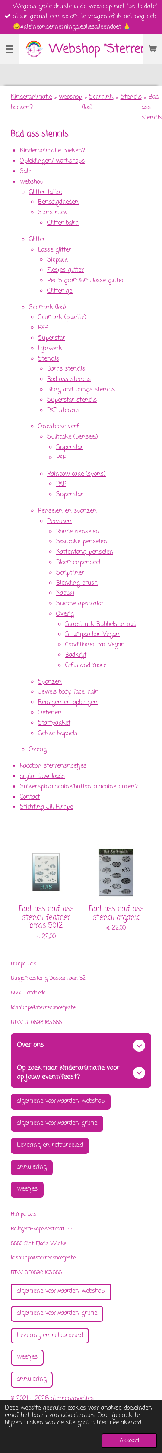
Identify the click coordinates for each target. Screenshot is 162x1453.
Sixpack (57, 260)
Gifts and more (85, 665)
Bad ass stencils (69, 379)
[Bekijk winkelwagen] (152, 49)
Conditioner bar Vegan (95, 644)
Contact (30, 797)
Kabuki (65, 593)
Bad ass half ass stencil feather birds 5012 (46, 917)
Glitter (37, 239)
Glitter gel (60, 291)
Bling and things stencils (81, 389)
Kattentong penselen (84, 552)
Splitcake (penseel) (72, 437)
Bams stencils (66, 369)
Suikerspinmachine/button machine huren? (79, 786)
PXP (43, 328)
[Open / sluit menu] (9, 49)
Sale (25, 171)
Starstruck (52, 212)
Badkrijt (75, 655)
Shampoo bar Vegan (92, 634)
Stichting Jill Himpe (46, 807)
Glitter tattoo (45, 192)
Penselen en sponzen (67, 511)
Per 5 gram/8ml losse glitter (85, 280)
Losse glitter (54, 250)
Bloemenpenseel (78, 562)
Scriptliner (70, 573)
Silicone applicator (80, 603)
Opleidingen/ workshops (52, 161)
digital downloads (42, 776)
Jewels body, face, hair (68, 692)
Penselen (59, 521)
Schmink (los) (47, 307)
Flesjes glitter (65, 270)
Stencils (131, 97)
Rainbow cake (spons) (76, 474)
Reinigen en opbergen (68, 702)
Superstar (51, 338)
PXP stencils (63, 410)
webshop (70, 97)
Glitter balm (63, 223)
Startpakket (54, 723)
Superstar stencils (72, 400)
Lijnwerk (50, 348)
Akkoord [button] (129, 1441)
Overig (65, 614)
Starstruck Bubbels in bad (100, 624)
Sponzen (50, 682)
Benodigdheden (58, 202)
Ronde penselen (77, 531)
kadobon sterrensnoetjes (53, 766)
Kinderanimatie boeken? (52, 150)
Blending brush (77, 583)
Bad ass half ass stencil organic (116, 913)
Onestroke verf (58, 426)
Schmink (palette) (62, 317)
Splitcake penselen (81, 541)
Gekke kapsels (57, 733)
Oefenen (50, 712)
